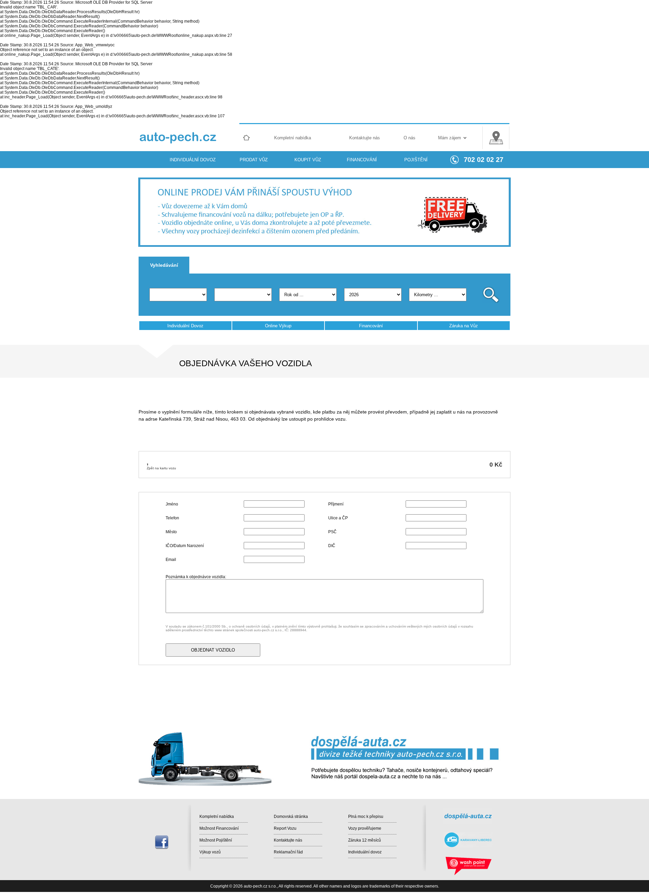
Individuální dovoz (365, 852)
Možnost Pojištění (215, 840)
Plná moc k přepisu (365, 816)
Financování (371, 325)
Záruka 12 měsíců (364, 840)
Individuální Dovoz (185, 325)
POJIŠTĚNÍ (416, 159)
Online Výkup (278, 325)
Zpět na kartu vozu (161, 468)
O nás (409, 137)
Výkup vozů (210, 852)
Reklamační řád (288, 852)
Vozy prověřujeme (364, 828)
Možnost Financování (219, 828)
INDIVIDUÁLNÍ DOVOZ (193, 159)
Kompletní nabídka (292, 137)
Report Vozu (285, 828)
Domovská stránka (291, 816)
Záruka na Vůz (463, 325)
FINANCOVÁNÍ (362, 159)
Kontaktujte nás (364, 137)
